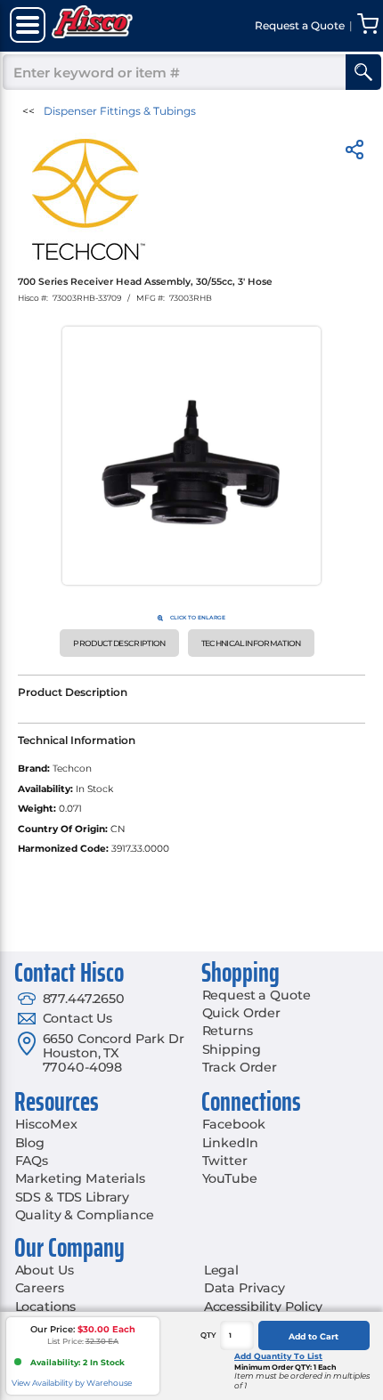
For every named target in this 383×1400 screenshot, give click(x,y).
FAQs (31, 1160)
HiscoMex (46, 1124)
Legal (221, 1270)
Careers (39, 1288)
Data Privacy (244, 1288)
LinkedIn (230, 1143)
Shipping (231, 1049)
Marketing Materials (80, 1178)
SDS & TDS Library (72, 1197)
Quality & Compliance (84, 1215)
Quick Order (241, 1013)
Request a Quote (256, 995)
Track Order (239, 1067)
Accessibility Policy (263, 1306)
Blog (30, 1143)
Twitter (225, 1160)
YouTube (229, 1178)
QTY (208, 1335)
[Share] (354, 152)
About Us (44, 1270)
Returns (227, 1031)
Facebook (233, 1124)
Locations (46, 1306)
